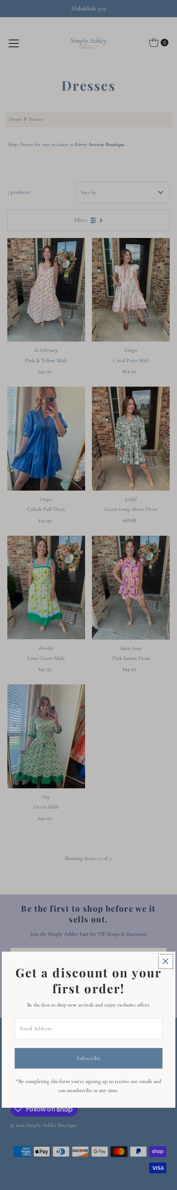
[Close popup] (165, 961)
